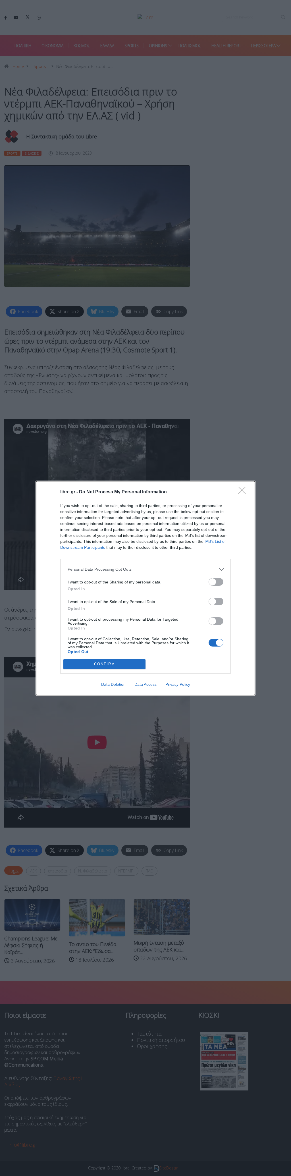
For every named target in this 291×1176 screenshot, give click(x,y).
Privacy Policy (177, 684)
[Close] (243, 492)
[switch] (216, 582)
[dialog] (145, 588)
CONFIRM (104, 664)
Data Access (145, 684)
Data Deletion (113, 684)
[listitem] (145, 569)
